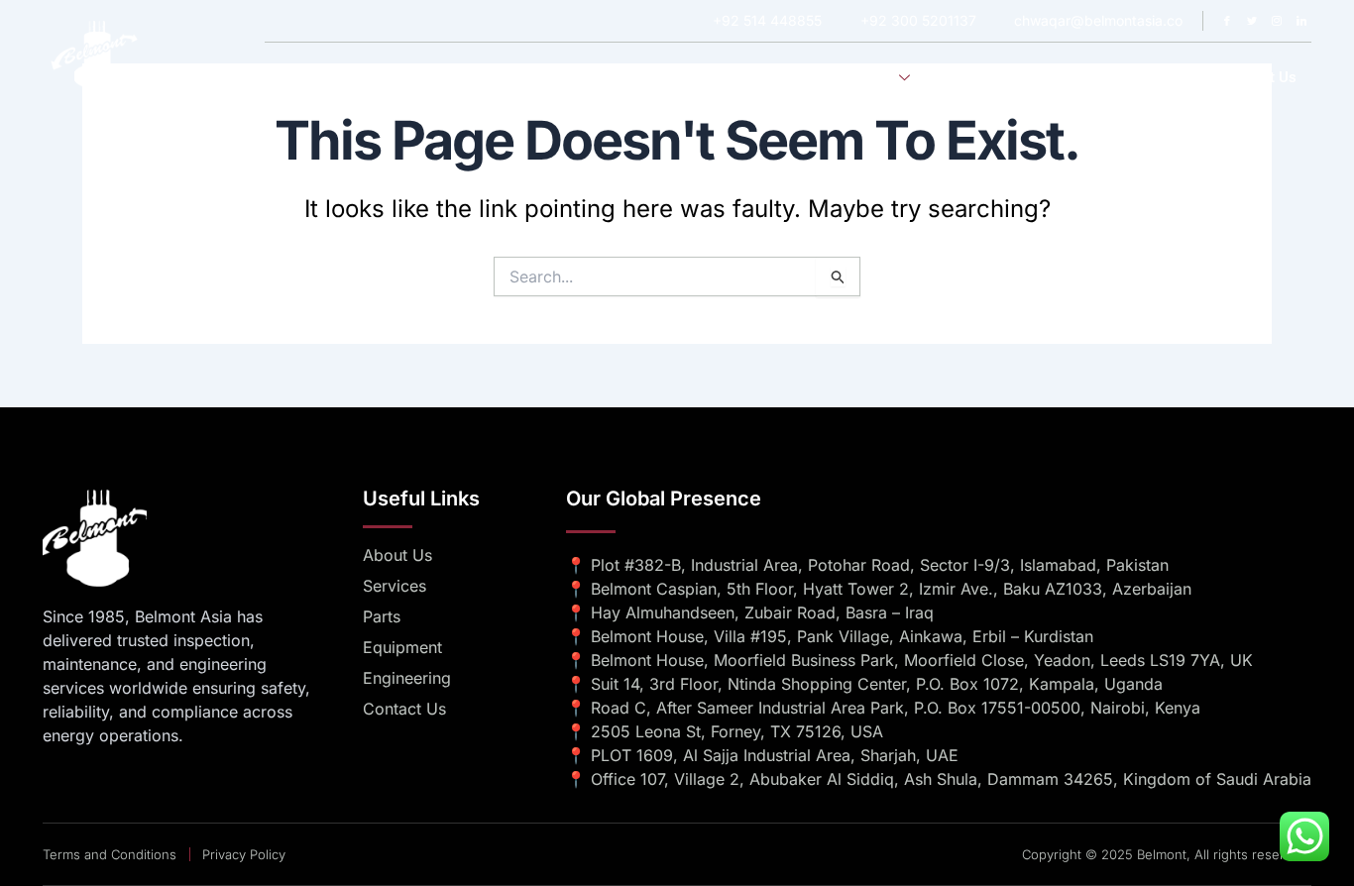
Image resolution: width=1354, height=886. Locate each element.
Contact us (1259, 77)
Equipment (1092, 77)
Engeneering (987, 77)
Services (865, 77)
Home (695, 77)
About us (776, 77)
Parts (1174, 77)
